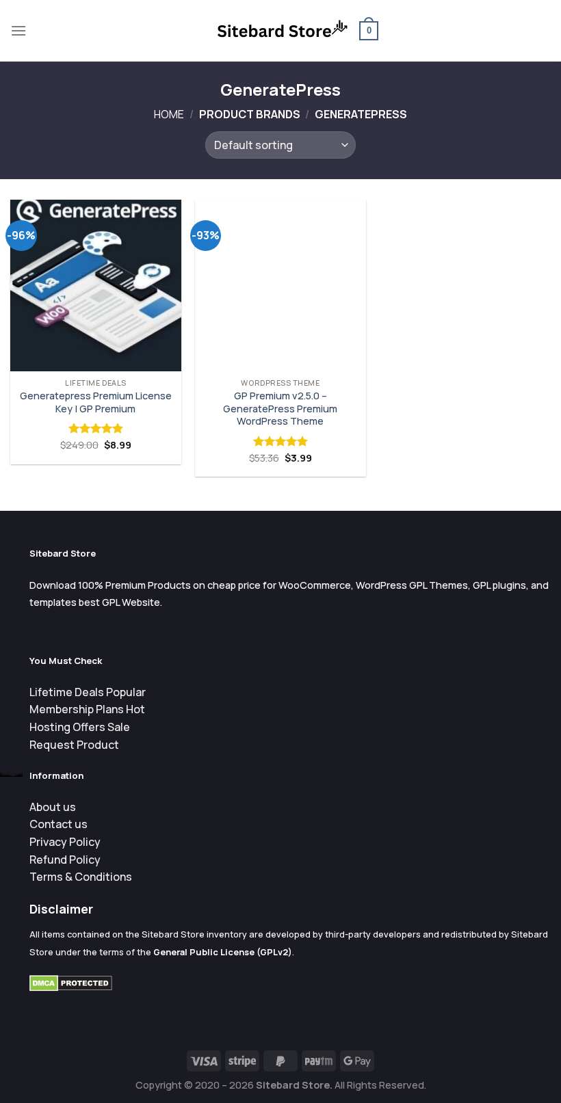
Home (169, 114)
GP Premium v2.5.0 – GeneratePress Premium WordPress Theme (280, 408)
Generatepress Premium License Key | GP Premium (96, 402)
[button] (18, 30)
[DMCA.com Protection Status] (70, 982)
